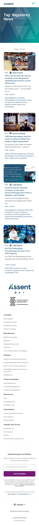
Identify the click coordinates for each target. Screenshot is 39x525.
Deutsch (20, 505)
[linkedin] (15, 292)
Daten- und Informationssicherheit (15, 366)
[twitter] (19, 292)
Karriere (6, 435)
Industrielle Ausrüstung (11, 344)
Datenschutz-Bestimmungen (19, 511)
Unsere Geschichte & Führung (13, 413)
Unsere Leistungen (10, 329)
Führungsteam (8, 417)
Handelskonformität (10, 325)
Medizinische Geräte (10, 337)
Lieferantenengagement (12, 386)
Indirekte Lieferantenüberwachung (15, 359)
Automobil (7, 347)
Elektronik (7, 340)
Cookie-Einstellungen (19, 517)
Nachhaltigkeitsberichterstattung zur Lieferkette (16, 370)
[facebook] (23, 292)
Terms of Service (23, 494)
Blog (5, 398)
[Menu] (33, 3)
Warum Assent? (9, 420)
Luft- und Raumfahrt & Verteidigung (15, 351)
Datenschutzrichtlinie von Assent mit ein (25, 485)
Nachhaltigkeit (8, 319)
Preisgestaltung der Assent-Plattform (16, 362)
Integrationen (8, 375)
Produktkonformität (10, 322)
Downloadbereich (9, 401)
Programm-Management (12, 390)
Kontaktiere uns (9, 428)
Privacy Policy (11, 494)
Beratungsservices (10, 383)
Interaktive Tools (9, 405)
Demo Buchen (8, 432)
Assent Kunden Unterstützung (13, 439)
